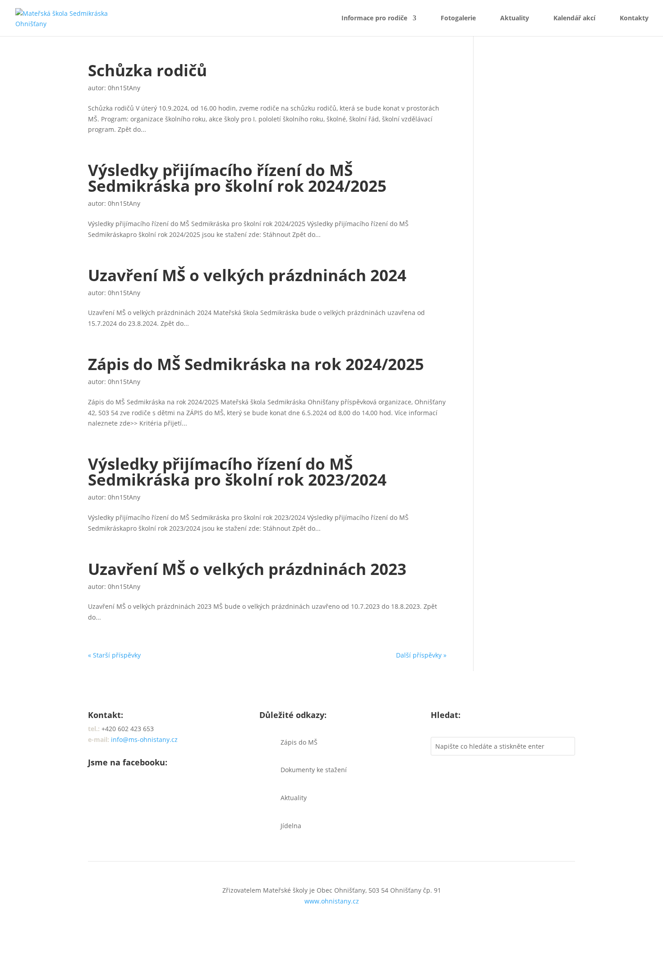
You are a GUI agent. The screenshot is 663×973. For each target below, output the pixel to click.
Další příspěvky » (421, 655)
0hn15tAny (124, 87)
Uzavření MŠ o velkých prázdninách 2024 (247, 275)
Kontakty (634, 18)
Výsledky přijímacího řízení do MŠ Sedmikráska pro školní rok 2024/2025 (237, 177)
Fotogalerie (458, 18)
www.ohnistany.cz (331, 901)
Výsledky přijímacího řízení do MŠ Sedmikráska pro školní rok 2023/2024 (237, 471)
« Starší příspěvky (114, 655)
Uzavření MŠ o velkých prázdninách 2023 (247, 568)
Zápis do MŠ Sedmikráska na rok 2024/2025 (256, 364)
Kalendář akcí (574, 18)
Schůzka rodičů (147, 70)
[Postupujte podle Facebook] (95, 791)
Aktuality (514, 18)
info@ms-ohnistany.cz (144, 739)
